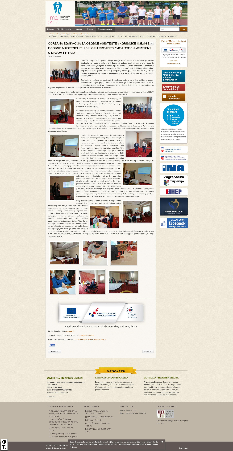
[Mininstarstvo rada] (174, 158)
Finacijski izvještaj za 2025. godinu (63, 437)
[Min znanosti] (174, 149)
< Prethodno (54, 351)
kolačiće (96, 442)
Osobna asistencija (105, 29)
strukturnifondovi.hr (86, 335)
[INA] (174, 168)
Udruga (79, 29)
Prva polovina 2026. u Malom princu (61, 429)
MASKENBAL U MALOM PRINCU (100, 417)
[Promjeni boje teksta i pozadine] (4, 442)
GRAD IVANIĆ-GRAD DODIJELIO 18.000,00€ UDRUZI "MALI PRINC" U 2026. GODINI (63, 413)
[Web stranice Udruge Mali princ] (59, 13)
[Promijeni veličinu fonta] (4, 448)
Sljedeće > (148, 351)
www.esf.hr (70, 331)
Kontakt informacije (94, 420)
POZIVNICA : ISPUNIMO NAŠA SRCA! (98, 430)
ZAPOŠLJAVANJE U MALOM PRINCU (97, 424)
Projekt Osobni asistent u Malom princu (90, 339)
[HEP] (174, 192)
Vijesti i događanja (64, 29)
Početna (50, 29)
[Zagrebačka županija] (174, 181)
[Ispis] (152, 43)
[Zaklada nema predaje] (174, 206)
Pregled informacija (80, 34)
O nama (90, 29)
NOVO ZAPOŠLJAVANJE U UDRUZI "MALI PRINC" (96, 412)
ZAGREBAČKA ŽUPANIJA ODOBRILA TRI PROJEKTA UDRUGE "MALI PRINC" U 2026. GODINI (63, 421)
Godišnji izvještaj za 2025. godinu (63, 434)
